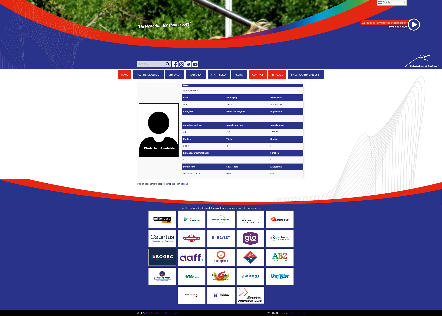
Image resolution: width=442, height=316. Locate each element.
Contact (257, 74)
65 (184, 132)
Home (124, 74)
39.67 (186, 146)
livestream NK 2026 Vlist (306, 74)
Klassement (196, 74)
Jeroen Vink (296, 313)
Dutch (386, 2)
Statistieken (218, 74)
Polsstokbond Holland (162, 313)
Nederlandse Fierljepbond (175, 184)
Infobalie (277, 74)
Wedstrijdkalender (148, 74)
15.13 (197, 174)
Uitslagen (175, 74)
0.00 (272, 174)
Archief (239, 74)
